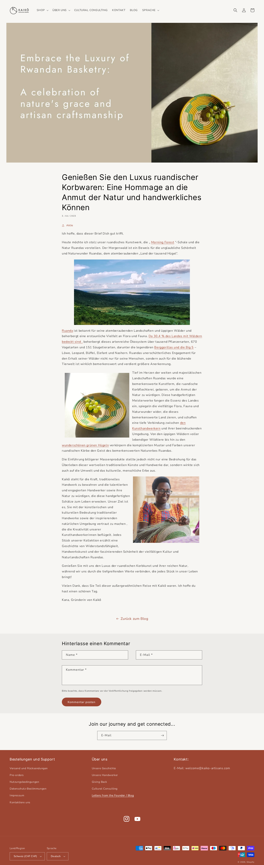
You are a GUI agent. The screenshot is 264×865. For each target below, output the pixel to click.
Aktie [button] (69, 225)
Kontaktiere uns (20, 802)
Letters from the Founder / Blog (113, 795)
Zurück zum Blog (134, 618)
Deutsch (56, 856)
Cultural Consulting (105, 788)
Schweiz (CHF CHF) (25, 856)
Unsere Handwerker (105, 775)
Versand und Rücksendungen (29, 768)
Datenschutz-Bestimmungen (28, 788)
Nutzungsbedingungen (24, 782)
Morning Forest (162, 242)
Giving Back (99, 782)
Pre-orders (17, 775)
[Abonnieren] (162, 735)
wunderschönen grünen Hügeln (85, 445)
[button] (42, 10)
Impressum (17, 795)
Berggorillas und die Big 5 (174, 347)
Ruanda (67, 331)
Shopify (250, 862)
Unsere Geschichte (104, 768)
